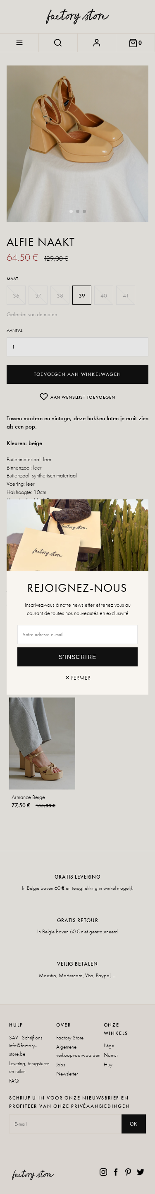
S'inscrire (78, 657)
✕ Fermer (78, 677)
